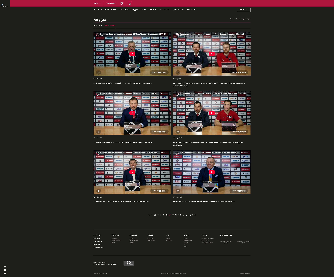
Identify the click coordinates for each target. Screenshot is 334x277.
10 (179, 215)
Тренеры (186, 242)
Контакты (164, 10)
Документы (178, 10)
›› (195, 215)
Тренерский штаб (134, 240)
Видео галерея (110, 25)
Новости (98, 10)
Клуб (144, 10)
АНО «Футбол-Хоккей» (207, 242)
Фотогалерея (98, 25)
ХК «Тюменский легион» (208, 238)
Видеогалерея (151, 240)
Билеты (243, 10)
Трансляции (110, 3)
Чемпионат (110, 10)
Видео (185, 246)
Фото (185, 244)
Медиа (135, 10)
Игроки (131, 238)
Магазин (191, 10)
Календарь (114, 238)
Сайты (96, 3)
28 (191, 215)
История (168, 238)
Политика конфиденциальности (100, 273)
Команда (124, 10)
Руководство (169, 240)
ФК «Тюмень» (205, 240)
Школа (153, 10)
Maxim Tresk (247, 273)
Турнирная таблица (116, 240)
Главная (232, 19)
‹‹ (149, 215)
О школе (186, 238)
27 (187, 215)
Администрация (188, 240)
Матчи (113, 242)
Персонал (132, 242)
